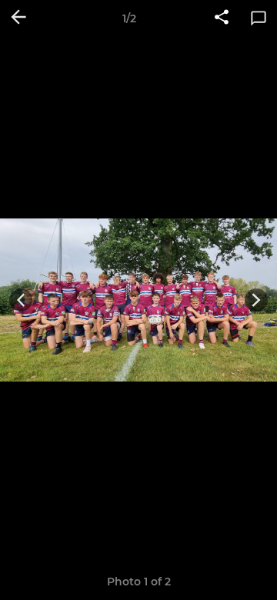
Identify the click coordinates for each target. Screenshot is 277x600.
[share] (221, 18)
